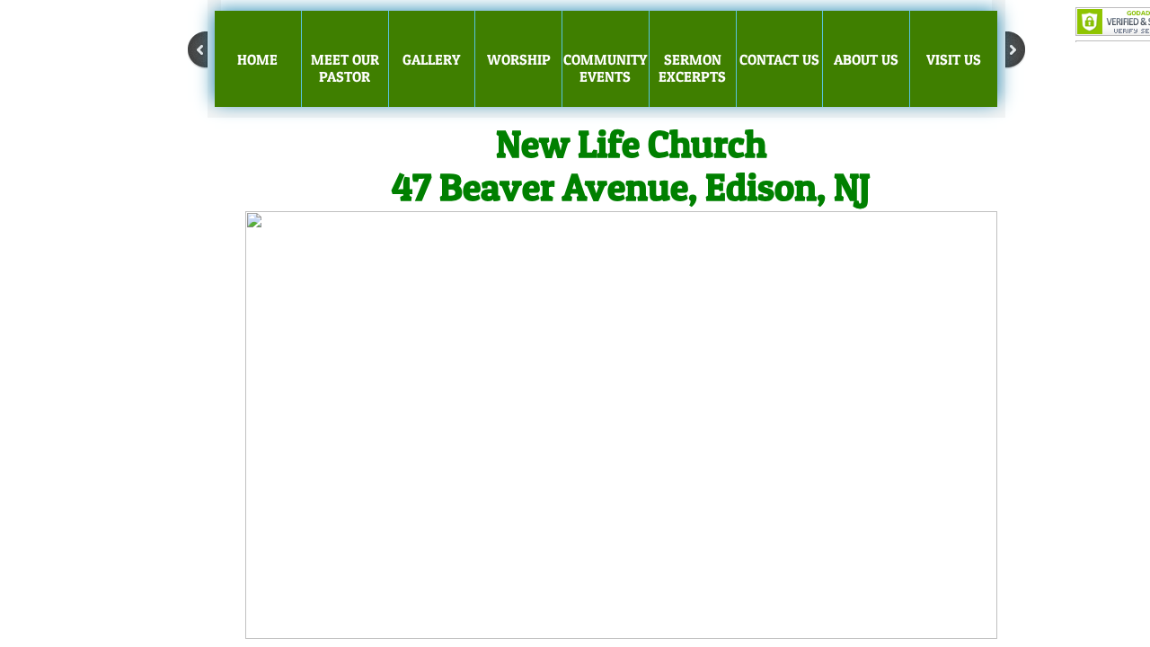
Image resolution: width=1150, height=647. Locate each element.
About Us (866, 59)
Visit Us (953, 59)
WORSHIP (519, 59)
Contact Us (779, 59)
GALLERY (431, 59)
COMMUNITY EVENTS (605, 67)
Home (257, 59)
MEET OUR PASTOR (345, 67)
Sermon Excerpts (692, 67)
